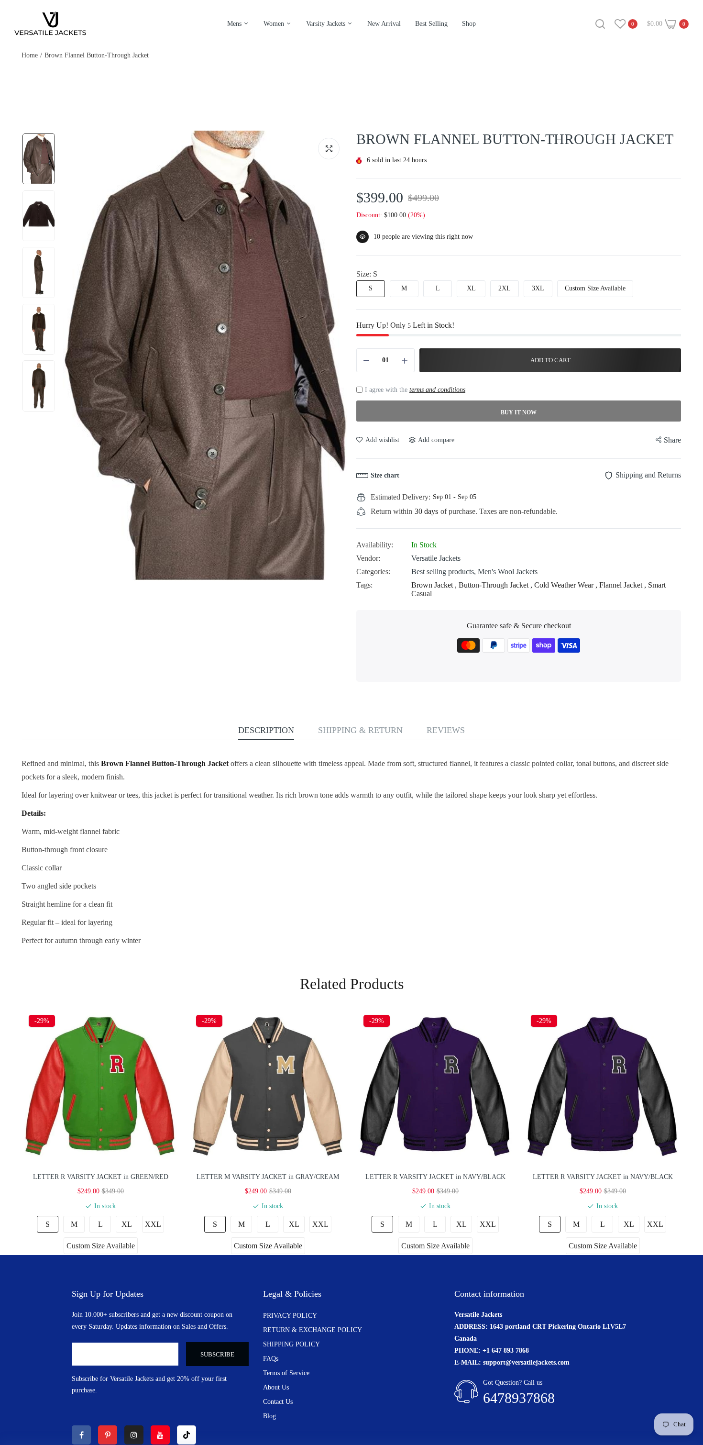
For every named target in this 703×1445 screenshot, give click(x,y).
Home (30, 55)
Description (266, 730)
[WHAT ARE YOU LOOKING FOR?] (600, 24)
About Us (276, 1387)
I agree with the (415, 389)
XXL (153, 1224)
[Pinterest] (107, 1435)
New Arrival (384, 23)
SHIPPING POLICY (291, 1344)
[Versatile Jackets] (50, 24)
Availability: (374, 545)
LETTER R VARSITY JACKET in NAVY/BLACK (435, 1176)
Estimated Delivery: (400, 497)
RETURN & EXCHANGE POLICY (312, 1330)
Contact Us (278, 1401)
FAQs (270, 1358)
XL (471, 288)
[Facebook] (81, 1435)
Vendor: (368, 558)
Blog (269, 1416)
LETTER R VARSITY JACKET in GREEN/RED (100, 1176)
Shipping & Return (360, 730)
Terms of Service (286, 1373)
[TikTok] (186, 1435)
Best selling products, (444, 571)
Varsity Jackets (326, 23)
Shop (469, 23)
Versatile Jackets (436, 558)
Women (275, 23)
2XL (504, 288)
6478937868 (519, 1398)
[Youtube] (160, 1435)
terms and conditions (437, 389)
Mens (235, 23)
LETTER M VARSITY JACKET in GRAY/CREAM (268, 1176)
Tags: (364, 585)
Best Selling (431, 23)
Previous (72, 355)
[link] (684, 1376)
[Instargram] (133, 1435)
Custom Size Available (595, 288)
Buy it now (519, 412)
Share (672, 440)
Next (337, 355)
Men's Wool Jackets (508, 571)
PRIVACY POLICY (290, 1315)
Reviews (446, 730)
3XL (538, 288)
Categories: (373, 571)
